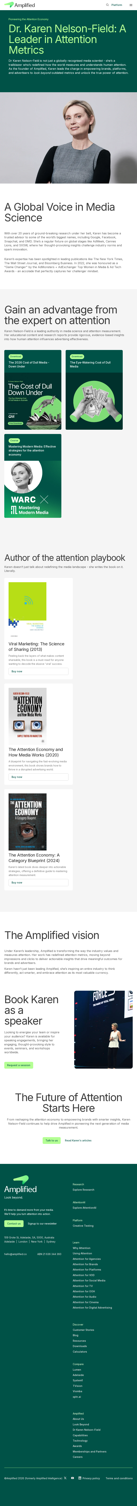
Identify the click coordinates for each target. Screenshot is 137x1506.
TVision (77, 1385)
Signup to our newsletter (42, 1223)
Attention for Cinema (86, 1302)
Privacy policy (91, 1478)
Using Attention (82, 1253)
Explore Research (83, 1189)
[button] (131, 5)
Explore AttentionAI (84, 1207)
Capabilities (80, 1435)
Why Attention (81, 1248)
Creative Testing (83, 1225)
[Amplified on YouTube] (72, 1478)
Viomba (77, 1391)
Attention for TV (83, 1285)
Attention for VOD (84, 1275)
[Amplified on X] (65, 1478)
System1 (78, 1380)
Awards (77, 1445)
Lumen (77, 1369)
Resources (79, 1340)
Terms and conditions (119, 1478)
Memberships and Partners (89, 1451)
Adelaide (78, 1375)
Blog (75, 1335)
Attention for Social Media (89, 1280)
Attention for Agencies (87, 1258)
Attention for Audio (84, 1296)
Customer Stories (83, 1329)
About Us (78, 1418)
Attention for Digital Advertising (92, 1307)
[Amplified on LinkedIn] (79, 1478)
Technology (80, 1440)
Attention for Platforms (87, 1269)
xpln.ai (77, 1396)
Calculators (80, 1351)
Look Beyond (81, 1424)
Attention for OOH (84, 1291)
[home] (19, 5)
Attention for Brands (85, 1264)
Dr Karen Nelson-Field (86, 1429)
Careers (78, 1456)
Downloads (80, 1346)
